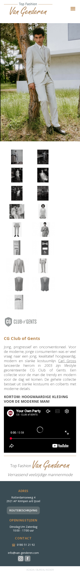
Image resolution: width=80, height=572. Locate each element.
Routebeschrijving (23, 510)
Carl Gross (67, 360)
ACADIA (30, 569)
